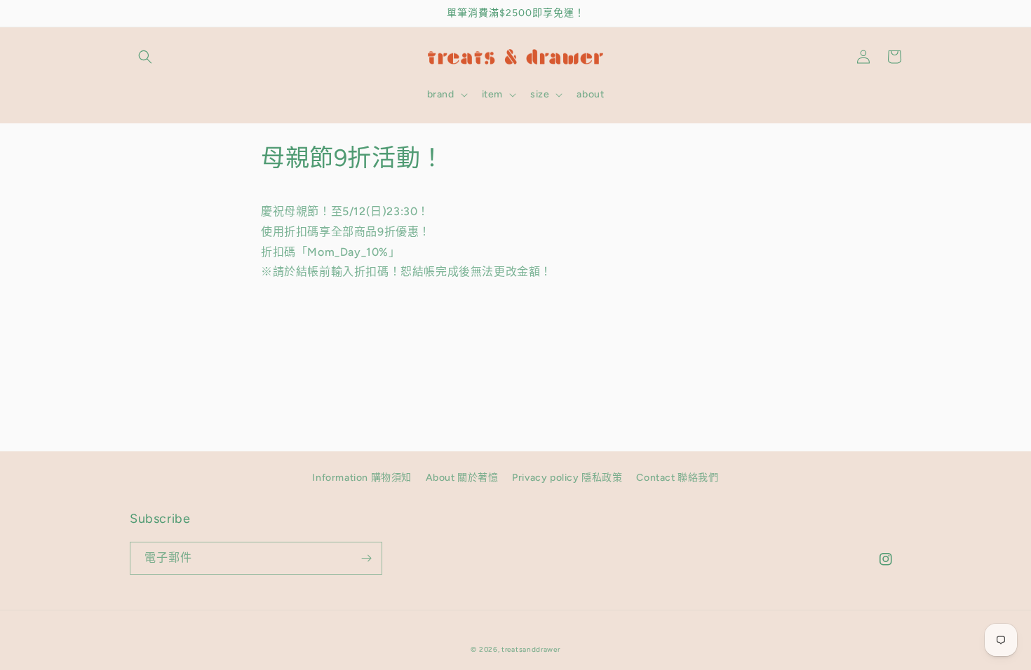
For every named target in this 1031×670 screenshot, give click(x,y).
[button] (145, 56)
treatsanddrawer (530, 649)
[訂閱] (366, 558)
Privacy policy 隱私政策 (567, 478)
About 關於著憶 (462, 478)
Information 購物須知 (362, 478)
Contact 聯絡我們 (677, 478)
